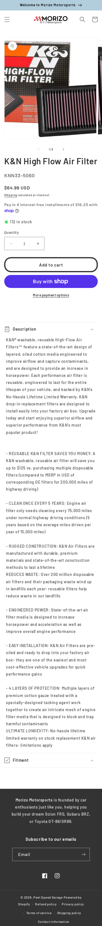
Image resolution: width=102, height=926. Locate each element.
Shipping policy (69, 913)
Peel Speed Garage (48, 897)
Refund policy (45, 904)
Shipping (10, 195)
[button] (7, 19)
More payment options (51, 295)
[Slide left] (38, 149)
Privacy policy (73, 904)
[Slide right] (63, 149)
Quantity (11, 232)
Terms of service (39, 913)
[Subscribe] (83, 854)
